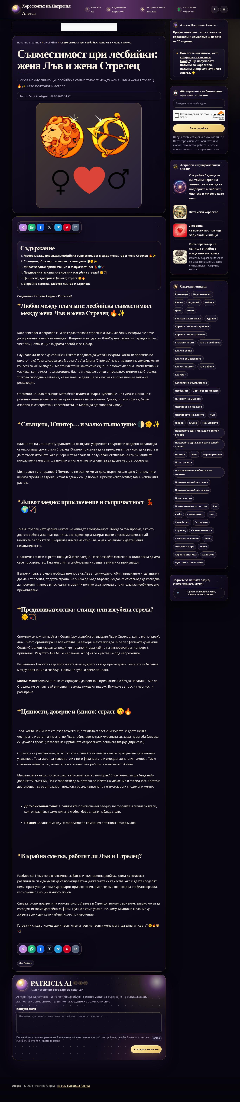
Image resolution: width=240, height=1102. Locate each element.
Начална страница (29, 42)
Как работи (206, 366)
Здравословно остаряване (192, 326)
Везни (179, 302)
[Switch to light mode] (215, 9)
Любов (179, 422)
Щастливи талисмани (189, 562)
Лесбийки (50, 42)
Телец (207, 538)
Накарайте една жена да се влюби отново (197, 444)
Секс (212, 514)
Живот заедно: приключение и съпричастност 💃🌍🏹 (64, 267)
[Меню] (224, 9)
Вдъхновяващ (202, 294)
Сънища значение (187, 538)
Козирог (180, 374)
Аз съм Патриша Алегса (198, 25)
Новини (180, 454)
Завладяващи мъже (188, 318)
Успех (203, 546)
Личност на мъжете (188, 398)
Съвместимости (201, 530)
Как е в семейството (188, 358)
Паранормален (212, 454)
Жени (190, 310)
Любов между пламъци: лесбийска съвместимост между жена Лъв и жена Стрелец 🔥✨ (90, 256)
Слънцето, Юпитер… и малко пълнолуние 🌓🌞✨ (60, 261)
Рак (215, 506)
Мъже (193, 422)
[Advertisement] (89, 27)
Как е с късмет (184, 366)
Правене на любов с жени (191, 482)
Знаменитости (184, 342)
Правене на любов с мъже (192, 490)
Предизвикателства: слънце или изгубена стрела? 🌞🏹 (65, 272)
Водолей (193, 302)
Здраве (211, 318)
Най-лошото (210, 422)
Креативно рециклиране (191, 382)
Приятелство (183, 498)
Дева (178, 310)
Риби (178, 514)
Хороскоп (208, 554)
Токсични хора (184, 546)
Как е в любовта (209, 342)
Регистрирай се (199, 128)
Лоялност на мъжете (188, 406)
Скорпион (201, 522)
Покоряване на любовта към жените (193, 472)
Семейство (182, 522)
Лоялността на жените (189, 414)
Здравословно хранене (190, 334)
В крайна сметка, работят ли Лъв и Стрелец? (57, 284)
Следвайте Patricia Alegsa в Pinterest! (44, 296)
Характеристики (186, 554)
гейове (209, 302)
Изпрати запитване (146, 1049)
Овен (194, 454)
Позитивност (183, 462)
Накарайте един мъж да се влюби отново (197, 432)
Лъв (212, 414)
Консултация (26, 1009)
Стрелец (180, 530)
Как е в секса (183, 350)
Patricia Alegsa (38, 96)
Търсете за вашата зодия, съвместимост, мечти (196, 593)
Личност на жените (206, 390)
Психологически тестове (191, 506)
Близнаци (181, 294)
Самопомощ (195, 514)
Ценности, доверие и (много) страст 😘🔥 (54, 278)
